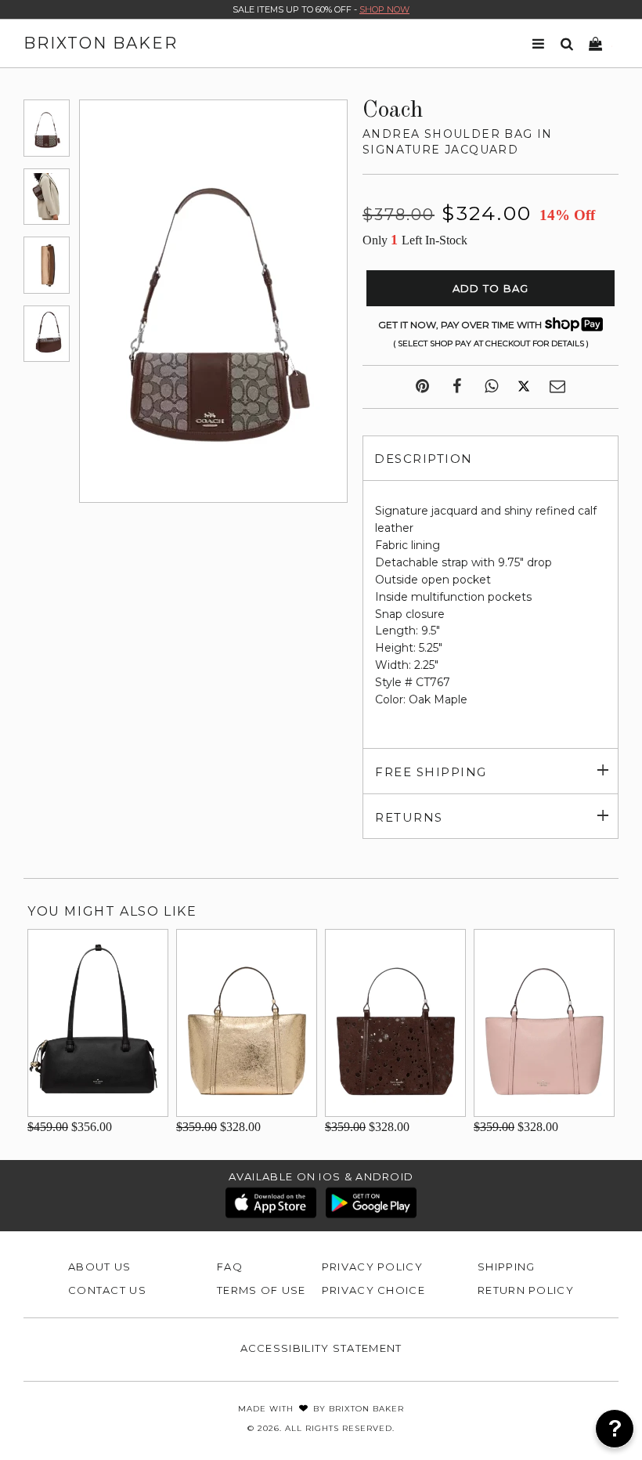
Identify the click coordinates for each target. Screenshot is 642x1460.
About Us (99, 1266)
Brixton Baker (100, 43)
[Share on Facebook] (457, 387)
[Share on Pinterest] (422, 387)
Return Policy (526, 1290)
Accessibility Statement (321, 1348)
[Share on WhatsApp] (491, 387)
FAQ (230, 1266)
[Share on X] (524, 387)
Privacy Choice (373, 1290)
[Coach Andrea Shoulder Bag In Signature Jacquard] (46, 127)
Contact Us (107, 1290)
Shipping (506, 1266)
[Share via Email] (557, 387)
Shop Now (384, 9)
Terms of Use (261, 1290)
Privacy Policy (372, 1266)
